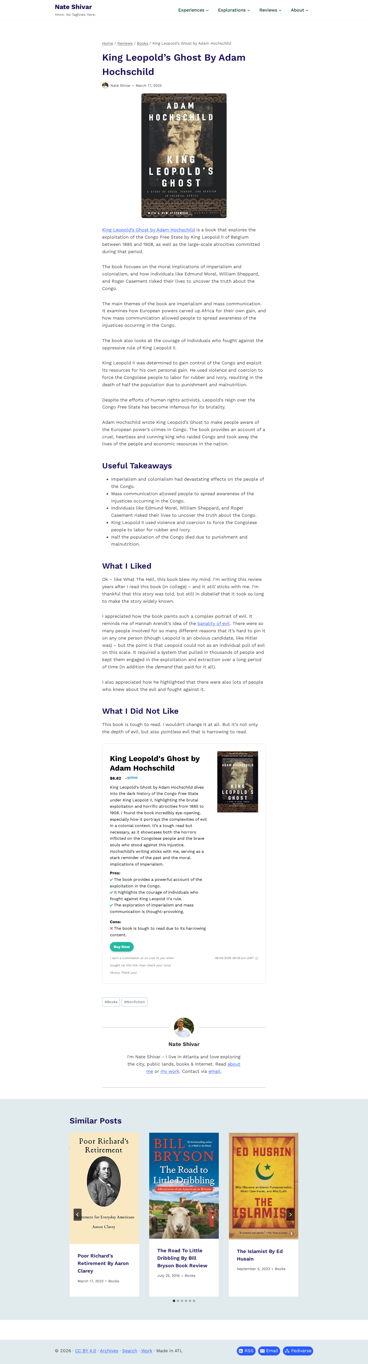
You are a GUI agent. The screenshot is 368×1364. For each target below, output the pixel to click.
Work (146, 1350)
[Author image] (105, 85)
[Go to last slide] (78, 1215)
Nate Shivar (120, 85)
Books (111, 1002)
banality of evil (214, 623)
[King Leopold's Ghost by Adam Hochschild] (237, 812)
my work (169, 1071)
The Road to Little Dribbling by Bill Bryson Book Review (182, 1258)
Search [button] (129, 1350)
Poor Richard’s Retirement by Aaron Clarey (103, 1263)
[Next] (290, 1215)
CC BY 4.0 (85, 1350)
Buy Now (122, 947)
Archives (109, 1350)
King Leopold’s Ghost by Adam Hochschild (148, 229)
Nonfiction (134, 1002)
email (215, 1071)
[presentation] (104, 1188)
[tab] (174, 1301)
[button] (269, 1350)
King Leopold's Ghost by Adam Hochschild (155, 763)
